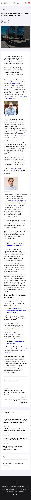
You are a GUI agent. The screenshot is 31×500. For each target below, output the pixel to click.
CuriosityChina (8, 249)
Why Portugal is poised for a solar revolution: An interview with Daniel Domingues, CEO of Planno (13, 448)
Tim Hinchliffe (7, 20)
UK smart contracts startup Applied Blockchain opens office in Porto (14, 392)
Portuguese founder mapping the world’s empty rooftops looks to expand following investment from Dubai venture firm (15, 421)
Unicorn (5, 467)
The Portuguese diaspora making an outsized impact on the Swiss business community (14, 430)
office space (19, 463)
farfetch (11, 463)
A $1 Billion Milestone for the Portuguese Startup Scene (16, 310)
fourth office (15, 83)
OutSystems (11, 334)
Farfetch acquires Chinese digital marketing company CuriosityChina (16, 243)
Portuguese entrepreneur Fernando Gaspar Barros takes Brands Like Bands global (15, 439)
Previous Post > (23, 397)
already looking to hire (18, 168)
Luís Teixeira (15, 200)
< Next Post (6, 388)
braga (5, 463)
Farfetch (6, 58)
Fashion (4, 9)
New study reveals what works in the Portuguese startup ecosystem (16, 400)
